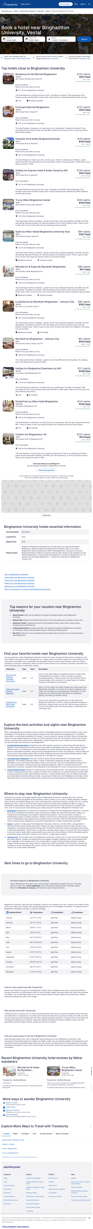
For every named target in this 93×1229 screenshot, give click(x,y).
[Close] (89, 1218)
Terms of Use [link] (53, 1185)
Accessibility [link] (53, 1193)
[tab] (6, 1133)
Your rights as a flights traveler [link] (80, 1200)
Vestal (9, 824)
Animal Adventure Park (16, 770)
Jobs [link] (5, 1182)
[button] (46, 1126)
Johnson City (12, 837)
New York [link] (41, 11)
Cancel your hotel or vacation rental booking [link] (80, 1182)
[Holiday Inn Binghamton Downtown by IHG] (46, 381)
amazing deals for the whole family (17, 58)
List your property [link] (9, 1185)
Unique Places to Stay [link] (33, 1207)
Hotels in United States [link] (33, 1178)
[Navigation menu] (89, 4)
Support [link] (73, 1178)
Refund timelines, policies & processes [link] (79, 1192)
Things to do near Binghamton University (20, 580)
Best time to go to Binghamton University (20, 586)
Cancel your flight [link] (76, 1187)
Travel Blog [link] (29, 1211)
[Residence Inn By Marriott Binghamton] (46, 87)
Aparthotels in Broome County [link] (13, 1140)
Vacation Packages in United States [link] (35, 1188)
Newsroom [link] (7, 1193)
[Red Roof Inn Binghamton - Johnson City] (46, 350)
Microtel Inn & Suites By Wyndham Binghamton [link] (19, 1157)
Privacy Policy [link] (53, 1178)
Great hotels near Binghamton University (19, 577)
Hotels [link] (16, 11)
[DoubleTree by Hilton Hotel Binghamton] (46, 414)
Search (84, 39)
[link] (46, 1104)
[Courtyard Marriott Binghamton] (46, 119)
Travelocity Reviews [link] (32, 1200)
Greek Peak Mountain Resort (18, 745)
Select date (11, 40)
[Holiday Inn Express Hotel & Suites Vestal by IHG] (46, 182)
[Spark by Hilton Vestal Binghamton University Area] (46, 246)
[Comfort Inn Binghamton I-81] (46, 446)
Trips (76, 4)
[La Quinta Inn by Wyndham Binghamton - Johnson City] (46, 317)
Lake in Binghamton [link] (9, 1149)
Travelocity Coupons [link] (32, 1204)
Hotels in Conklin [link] (8, 1144)
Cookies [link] (51, 1182)
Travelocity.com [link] (6, 11)
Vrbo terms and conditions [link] (57, 1189)
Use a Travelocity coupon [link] (79, 1196)
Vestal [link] (48, 11)
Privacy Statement (9, 1227)
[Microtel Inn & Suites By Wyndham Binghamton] (46, 281)
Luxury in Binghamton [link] (10, 1153)
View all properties (46, 470)
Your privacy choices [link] (55, 1196)
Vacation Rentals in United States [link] (34, 1182)
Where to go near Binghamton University (19, 583)
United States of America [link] (27, 11)
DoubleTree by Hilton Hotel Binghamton (11, 704)
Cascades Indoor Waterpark (18, 759)
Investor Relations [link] (9, 1196)
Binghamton (12, 811)
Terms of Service (23, 1227)
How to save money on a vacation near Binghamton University (27, 589)
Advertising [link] (7, 1204)
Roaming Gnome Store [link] (11, 1200)
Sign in (83, 4)
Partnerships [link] (8, 1189)
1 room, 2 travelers (59, 40)
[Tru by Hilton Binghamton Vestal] (46, 212)
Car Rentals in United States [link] (35, 1196)
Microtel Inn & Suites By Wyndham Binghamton (11, 678)
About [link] (5, 1178)
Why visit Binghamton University (16, 574)
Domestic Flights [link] (31, 1193)
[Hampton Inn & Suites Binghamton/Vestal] (46, 151)
